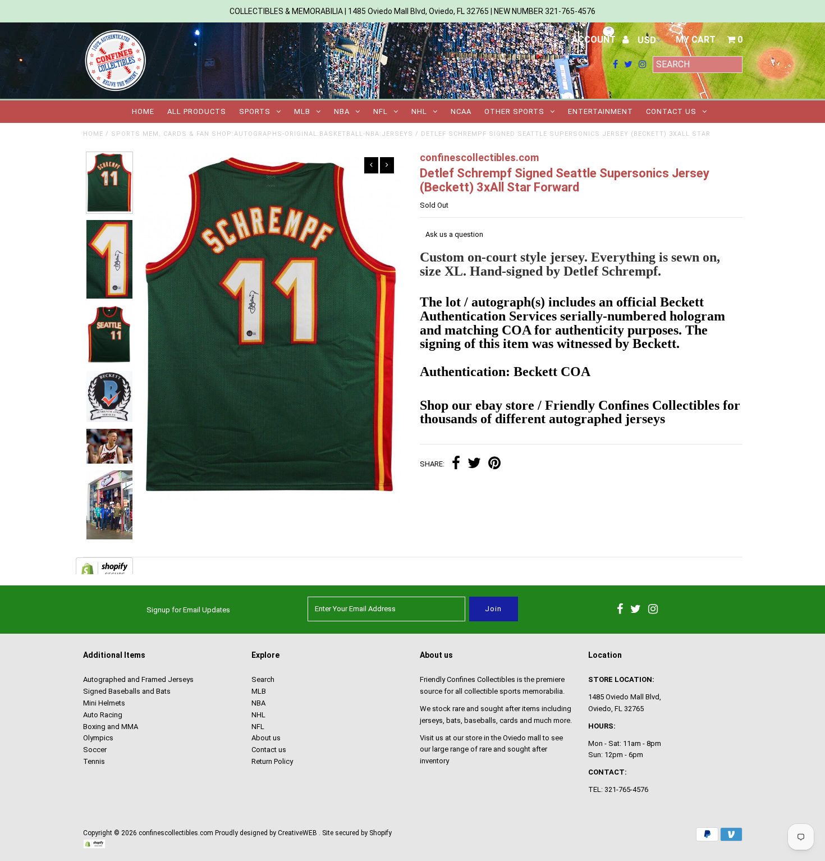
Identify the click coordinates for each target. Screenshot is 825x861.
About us (266, 738)
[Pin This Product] (494, 464)
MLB (302, 111)
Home (143, 111)
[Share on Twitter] (474, 464)
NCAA (461, 111)
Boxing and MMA (110, 726)
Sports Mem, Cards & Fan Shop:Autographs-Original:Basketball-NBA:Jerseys (262, 134)
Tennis (94, 761)
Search (262, 679)
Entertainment (600, 111)
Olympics (98, 738)
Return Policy (272, 761)
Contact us (671, 111)
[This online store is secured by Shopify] (94, 846)
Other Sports (514, 111)
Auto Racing (102, 715)
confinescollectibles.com (176, 833)
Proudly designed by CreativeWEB (266, 833)
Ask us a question (454, 234)
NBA (342, 111)
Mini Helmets (104, 703)
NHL (419, 111)
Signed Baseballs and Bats (127, 691)
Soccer (95, 749)
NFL (380, 111)
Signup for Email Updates (188, 610)
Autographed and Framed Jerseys (138, 679)
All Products (196, 111)
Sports (255, 111)
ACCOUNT (595, 39)
